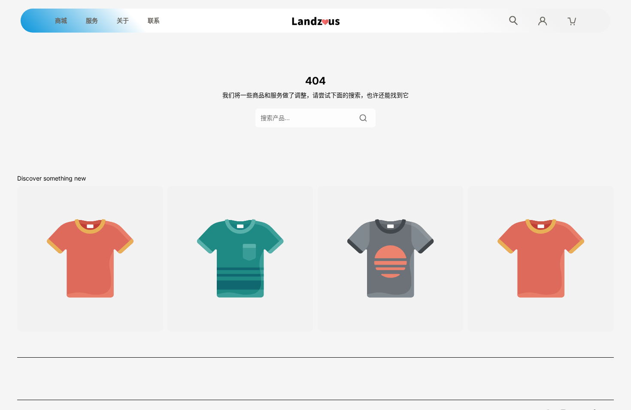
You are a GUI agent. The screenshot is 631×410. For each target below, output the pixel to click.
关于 (123, 20)
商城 (61, 20)
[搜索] (363, 118)
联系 (154, 20)
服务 (92, 20)
